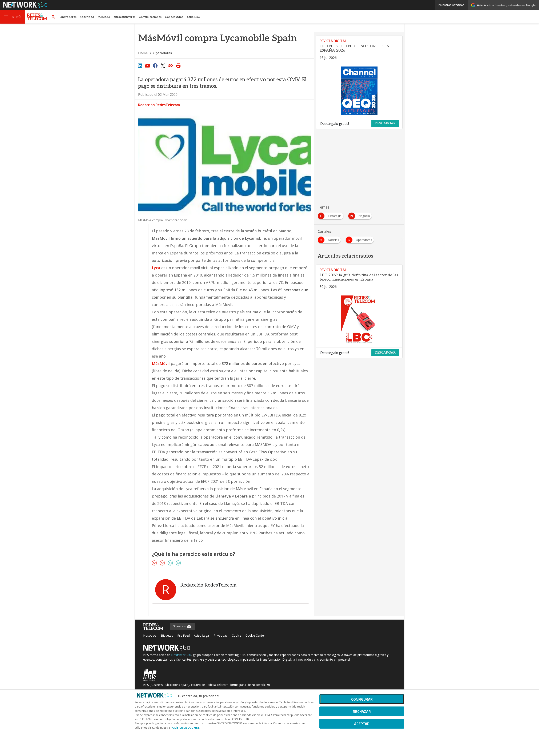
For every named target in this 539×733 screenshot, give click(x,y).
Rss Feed (183, 635)
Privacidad (221, 635)
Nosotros (149, 635)
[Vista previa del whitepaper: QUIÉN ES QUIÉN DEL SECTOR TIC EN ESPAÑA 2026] (359, 91)
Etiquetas (166, 635)
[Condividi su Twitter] (162, 65)
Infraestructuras (124, 17)
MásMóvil (161, 363)
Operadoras (68, 17)
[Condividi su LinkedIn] (139, 65)
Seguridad (87, 17)
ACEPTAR (362, 723)
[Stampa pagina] (178, 65)
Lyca (156, 267)
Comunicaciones (150, 17)
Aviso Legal (201, 635)
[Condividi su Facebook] (155, 65)
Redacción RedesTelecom (159, 104)
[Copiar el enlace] (170, 65)
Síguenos (180, 626)
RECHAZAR (362, 711)
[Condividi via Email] (147, 65)
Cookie (236, 635)
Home (143, 53)
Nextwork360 (181, 655)
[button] (12, 17)
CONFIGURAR (362, 699)
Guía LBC (193, 17)
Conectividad (174, 17)
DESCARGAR (385, 123)
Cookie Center (255, 635)
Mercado (103, 17)
